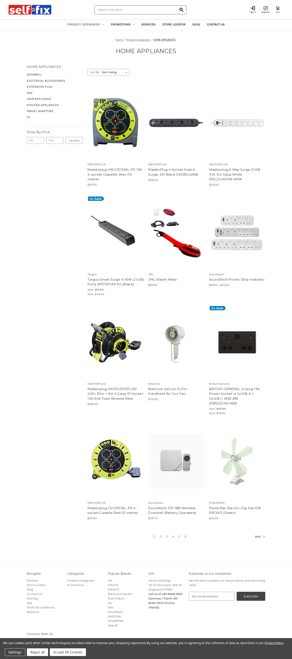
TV (28, 117)
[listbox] (115, 72)
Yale (110, 607)
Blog (196, 24)
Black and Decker (120, 594)
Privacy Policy (274, 643)
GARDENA (114, 616)
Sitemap (32, 598)
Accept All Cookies (68, 652)
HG (110, 603)
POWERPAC (116, 621)
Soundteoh (115, 612)
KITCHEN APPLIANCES (43, 105)
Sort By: (95, 72)
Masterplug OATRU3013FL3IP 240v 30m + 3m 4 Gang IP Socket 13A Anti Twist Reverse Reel (115, 394)
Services (148, 24)
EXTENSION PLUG (39, 87)
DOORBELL (34, 74)
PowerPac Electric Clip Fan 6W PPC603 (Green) (235, 510)
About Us (33, 612)
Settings (15, 652)
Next (258, 537)
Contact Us (216, 24)
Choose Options (237, 240)
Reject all (37, 652)
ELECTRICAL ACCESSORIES (46, 81)
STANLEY (113, 589)
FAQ (29, 603)
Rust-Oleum (116, 598)
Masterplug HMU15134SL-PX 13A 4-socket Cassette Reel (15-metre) (114, 174)
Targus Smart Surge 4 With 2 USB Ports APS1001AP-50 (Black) (115, 281)
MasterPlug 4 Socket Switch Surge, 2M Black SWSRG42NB (173, 172)
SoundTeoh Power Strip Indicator (237, 279)
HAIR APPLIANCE (39, 99)
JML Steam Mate (162, 279)
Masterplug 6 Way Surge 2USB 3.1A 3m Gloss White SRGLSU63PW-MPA (235, 174)
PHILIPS (113, 585)
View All (113, 625)
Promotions (121, 24)
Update (74, 140)
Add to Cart (116, 130)
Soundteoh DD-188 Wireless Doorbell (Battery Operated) (172, 510)
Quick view (114, 115)
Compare (114, 123)
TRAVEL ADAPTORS (40, 111)
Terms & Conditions (41, 607)
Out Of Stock (176, 349)
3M (110, 580)
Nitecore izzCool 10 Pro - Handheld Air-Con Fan (168, 391)
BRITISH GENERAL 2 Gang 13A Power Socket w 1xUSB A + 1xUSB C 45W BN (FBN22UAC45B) (234, 396)
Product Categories (83, 24)
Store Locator (174, 24)
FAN (29, 93)
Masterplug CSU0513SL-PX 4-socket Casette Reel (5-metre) (112, 510)
